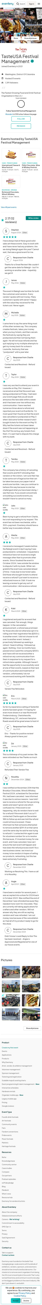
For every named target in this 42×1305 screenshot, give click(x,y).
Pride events (7, 1135)
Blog (3, 1186)
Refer (4, 1157)
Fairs (3, 1128)
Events (4, 1051)
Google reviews (8, 1106)
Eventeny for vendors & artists (13, 1201)
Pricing (4, 1102)
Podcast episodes (9, 1179)
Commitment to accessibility (13, 1223)
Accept (16, 1301)
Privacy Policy (25, 1293)
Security (5, 1241)
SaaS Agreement (8, 1238)
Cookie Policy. (20, 1296)
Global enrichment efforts (12, 1216)
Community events (9, 1124)
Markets (5, 1143)
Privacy (4, 1234)
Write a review (33, 218)
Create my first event (10, 1047)
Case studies (7, 1168)
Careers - (10, 1219)
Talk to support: (8, 1253)
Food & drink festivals (10, 1117)
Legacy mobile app (9, 1099)
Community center (9, 1164)
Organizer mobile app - (12, 1095)
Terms (4, 1230)
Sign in (31, 4)
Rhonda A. (9, 114)
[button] (20, 4)
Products (5, 1058)
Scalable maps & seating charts (14, 1080)
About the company (9, 1212)
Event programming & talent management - (20, 1084)
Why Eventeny (7, 1062)
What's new (6, 1194)
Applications (6, 1055)
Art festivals (6, 1121)
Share (16, 38)
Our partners (7, 1175)
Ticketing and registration (11, 1077)
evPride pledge (8, 1183)
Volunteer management (11, 1069)
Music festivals (7, 1139)
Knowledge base (8, 1161)
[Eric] (6, 697)
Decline (26, 1301)
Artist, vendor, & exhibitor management (17, 1066)
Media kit (5, 1190)
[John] (6, 507)
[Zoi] (6, 745)
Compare (5, 1172)
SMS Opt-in (6, 1227)
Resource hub (7, 1197)
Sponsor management (10, 1073)
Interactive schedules (10, 1088)
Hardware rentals (8, 1091)
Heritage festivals (9, 1146)
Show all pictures (30, 38)
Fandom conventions (10, 1132)
